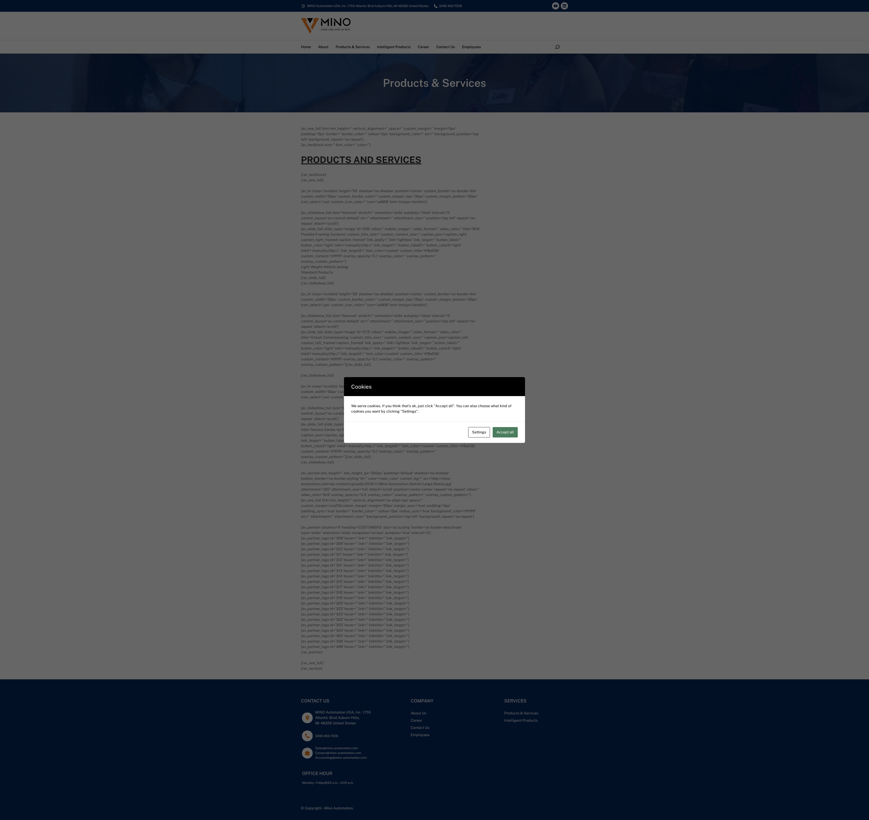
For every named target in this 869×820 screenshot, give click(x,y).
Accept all (505, 432)
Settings (479, 432)
